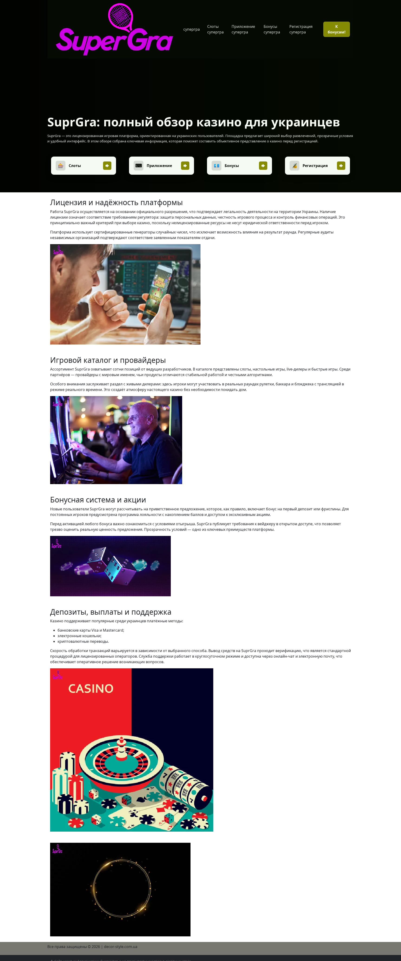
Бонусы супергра (272, 29)
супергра (191, 29)
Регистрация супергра (301, 29)
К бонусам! (337, 29)
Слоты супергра (215, 29)
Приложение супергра (243, 29)
